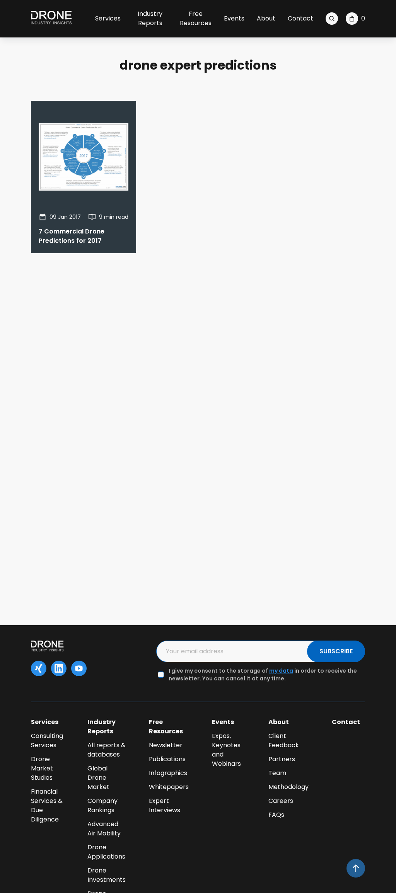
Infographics (168, 773)
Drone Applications (106, 852)
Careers (280, 800)
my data (281, 671)
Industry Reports (150, 18)
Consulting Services (47, 740)
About (266, 18)
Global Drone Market (98, 777)
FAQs (276, 814)
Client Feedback (283, 740)
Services (108, 18)
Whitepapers (169, 786)
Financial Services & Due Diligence (47, 805)
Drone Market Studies (42, 768)
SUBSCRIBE (336, 651)
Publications (167, 759)
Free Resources (196, 18)
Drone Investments (106, 875)
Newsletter (166, 745)
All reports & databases (106, 750)
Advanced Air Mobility (104, 829)
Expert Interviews (164, 805)
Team (277, 773)
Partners (281, 759)
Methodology (288, 786)
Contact (300, 18)
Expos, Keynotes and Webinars (226, 749)
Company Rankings (102, 805)
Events (234, 18)
